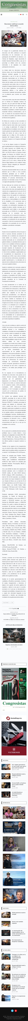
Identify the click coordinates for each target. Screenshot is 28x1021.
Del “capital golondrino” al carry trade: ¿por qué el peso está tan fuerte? (19, 766)
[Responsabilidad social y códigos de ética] (5, 776)
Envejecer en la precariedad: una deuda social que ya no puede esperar (18, 988)
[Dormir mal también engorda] (5, 924)
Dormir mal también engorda (17, 922)
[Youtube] (20, 14)
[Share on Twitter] (13, 608)
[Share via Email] (18, 608)
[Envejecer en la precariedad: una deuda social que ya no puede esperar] (5, 987)
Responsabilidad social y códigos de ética (19, 774)
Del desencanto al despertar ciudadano (17, 940)
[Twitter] (18, 14)
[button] (4, 639)
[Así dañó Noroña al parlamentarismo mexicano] (5, 794)
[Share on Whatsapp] (16, 608)
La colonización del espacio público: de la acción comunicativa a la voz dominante (18, 933)
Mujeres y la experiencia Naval (18, 996)
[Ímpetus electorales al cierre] (14, 635)
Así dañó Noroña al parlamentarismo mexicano (17, 794)
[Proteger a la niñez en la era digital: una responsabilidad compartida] (5, 957)
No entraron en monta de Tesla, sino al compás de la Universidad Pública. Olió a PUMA (19, 977)
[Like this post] (10, 608)
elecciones (5, 602)
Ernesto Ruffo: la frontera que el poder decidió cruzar (19, 784)
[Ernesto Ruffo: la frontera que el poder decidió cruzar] (5, 785)
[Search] (26, 14)
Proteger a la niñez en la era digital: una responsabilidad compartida (19, 957)
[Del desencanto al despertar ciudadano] (5, 942)
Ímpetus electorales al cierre (14, 645)
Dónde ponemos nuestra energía (18, 913)
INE (12, 602)
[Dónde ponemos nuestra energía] (5, 915)
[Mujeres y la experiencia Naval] (5, 998)
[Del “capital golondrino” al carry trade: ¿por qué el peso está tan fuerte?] (5, 767)
